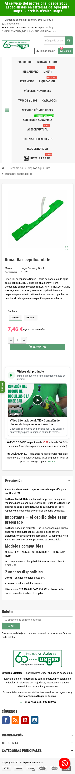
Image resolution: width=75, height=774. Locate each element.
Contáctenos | (12, 23)
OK (12, 626)
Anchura (12, 311)
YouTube (25, 720)
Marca (8, 268)
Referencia (11, 272)
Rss (15, 720)
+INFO (51, 461)
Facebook (6, 720)
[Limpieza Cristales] (16, 45)
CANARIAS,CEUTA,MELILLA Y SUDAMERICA (26, 31)
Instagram (34, 720)
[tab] (37, 480)
